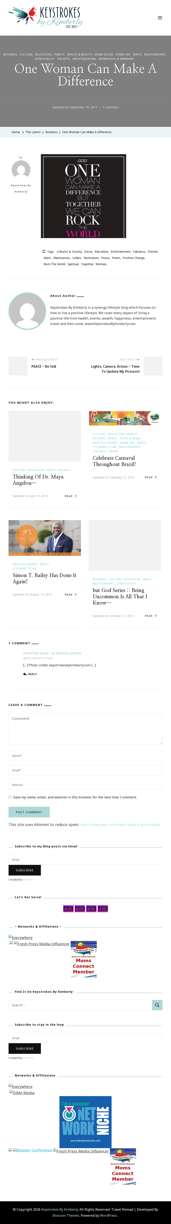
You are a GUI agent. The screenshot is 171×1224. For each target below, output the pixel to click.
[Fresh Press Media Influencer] (42, 943)
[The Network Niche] (85, 1099)
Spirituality (44, 59)
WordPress (108, 1215)
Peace (105, 258)
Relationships (155, 54)
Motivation (91, 258)
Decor (88, 252)
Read (68, 496)
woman (101, 264)
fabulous (139, 252)
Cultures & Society (69, 252)
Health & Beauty (79, 54)
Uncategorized (84, 59)
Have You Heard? (105, 443)
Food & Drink (130, 438)
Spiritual (73, 264)
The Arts (63, 59)
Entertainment (121, 252)
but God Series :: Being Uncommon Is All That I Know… (120, 597)
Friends (153, 252)
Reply (32, 674)
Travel (113, 451)
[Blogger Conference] (32, 1151)
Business (10, 54)
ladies (76, 258)
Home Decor (104, 54)
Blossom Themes (66, 1215)
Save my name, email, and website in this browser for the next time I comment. (75, 797)
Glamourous (61, 258)
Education (43, 54)
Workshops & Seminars (116, 59)
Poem (116, 258)
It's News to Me (105, 447)
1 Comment (110, 107)
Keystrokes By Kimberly (21, 188)
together (87, 264)
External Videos (105, 438)
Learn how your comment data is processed (119, 824)
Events (59, 54)
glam (47, 258)
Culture (26, 54)
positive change (134, 258)
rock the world (54, 264)
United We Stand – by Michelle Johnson (52, 653)
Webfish (28, 879)
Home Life (123, 54)
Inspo (137, 54)
